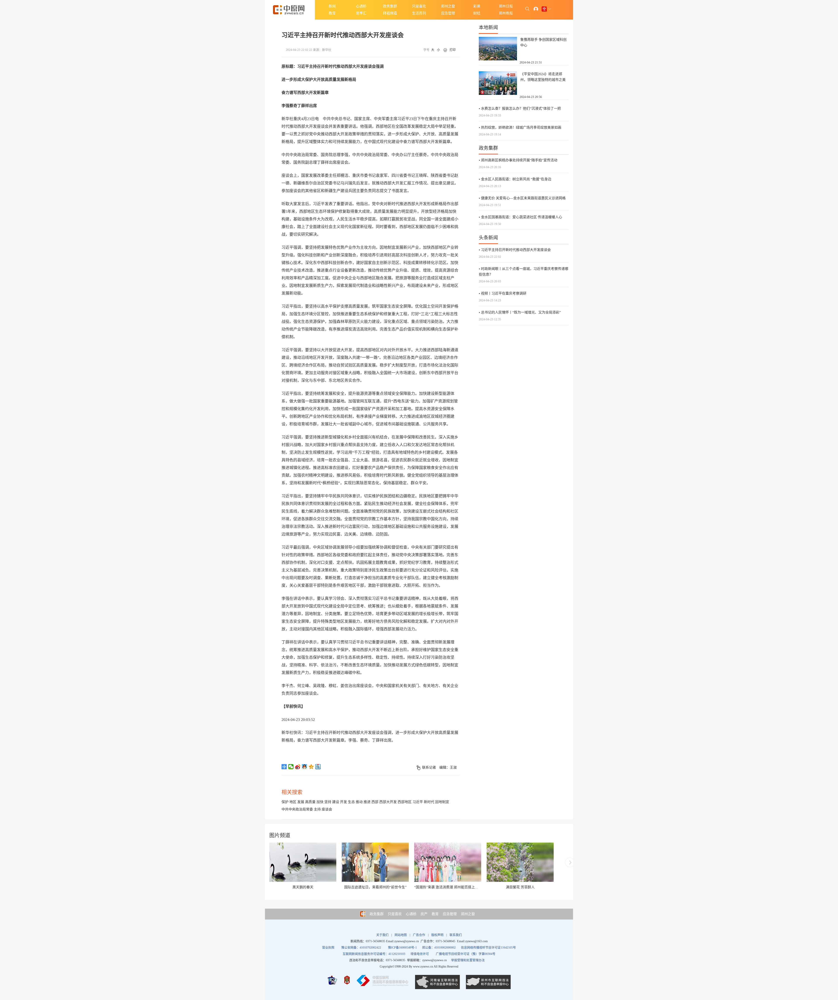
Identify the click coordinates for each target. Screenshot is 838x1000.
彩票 (476, 6)
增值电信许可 (419, 954)
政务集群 (390, 6)
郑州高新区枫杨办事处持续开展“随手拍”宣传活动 (519, 160)
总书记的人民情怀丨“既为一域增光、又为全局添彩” (521, 312)
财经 (476, 13)
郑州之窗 (448, 6)
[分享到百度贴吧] (318, 766)
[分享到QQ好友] (304, 766)
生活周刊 (419, 13)
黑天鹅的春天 (302, 887)
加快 (319, 802)
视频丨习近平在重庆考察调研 (503, 293)
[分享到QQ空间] (311, 766)
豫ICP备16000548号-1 (402, 947)
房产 (424, 914)
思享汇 (361, 13)
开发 (343, 802)
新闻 (332, 6)
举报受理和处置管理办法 (468, 960)
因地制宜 (442, 802)
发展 (300, 802)
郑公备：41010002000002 (439, 947)
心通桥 (361, 6)
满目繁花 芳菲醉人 (520, 887)
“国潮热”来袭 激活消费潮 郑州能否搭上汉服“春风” (453, 887)
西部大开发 (388, 802)
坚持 (327, 802)
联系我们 (456, 935)
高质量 (310, 802)
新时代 (429, 802)
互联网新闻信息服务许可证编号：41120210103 (374, 954)
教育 (332, 13)
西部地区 (405, 802)
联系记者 (429, 767)
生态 (351, 802)
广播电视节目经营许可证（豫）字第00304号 (465, 954)
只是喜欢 (419, 6)
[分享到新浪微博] (298, 766)
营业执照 (328, 947)
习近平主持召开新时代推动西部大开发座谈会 (516, 250)
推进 (367, 802)
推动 (359, 802)
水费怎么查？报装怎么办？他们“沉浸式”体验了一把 (521, 108)
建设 (335, 802)
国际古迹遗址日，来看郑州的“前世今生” (375, 887)
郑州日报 (506, 6)
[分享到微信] (291, 766)
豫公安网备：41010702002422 (361, 947)
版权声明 (437, 935)
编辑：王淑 (448, 767)
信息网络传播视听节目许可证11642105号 (488, 947)
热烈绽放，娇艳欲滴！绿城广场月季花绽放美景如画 (521, 127)
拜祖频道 (390, 13)
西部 (374, 802)
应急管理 (448, 13)
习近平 (417, 802)
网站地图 (401, 935)
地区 (292, 802)
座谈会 (327, 809)
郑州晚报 (506, 13)
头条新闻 (488, 237)
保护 (285, 802)
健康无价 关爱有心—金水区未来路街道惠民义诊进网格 (523, 198)
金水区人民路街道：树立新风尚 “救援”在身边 (516, 179)
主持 (317, 809)
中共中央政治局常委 (297, 809)
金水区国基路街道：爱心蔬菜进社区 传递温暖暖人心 (521, 217)
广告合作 (419, 935)
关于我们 (382, 935)
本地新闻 (488, 27)
